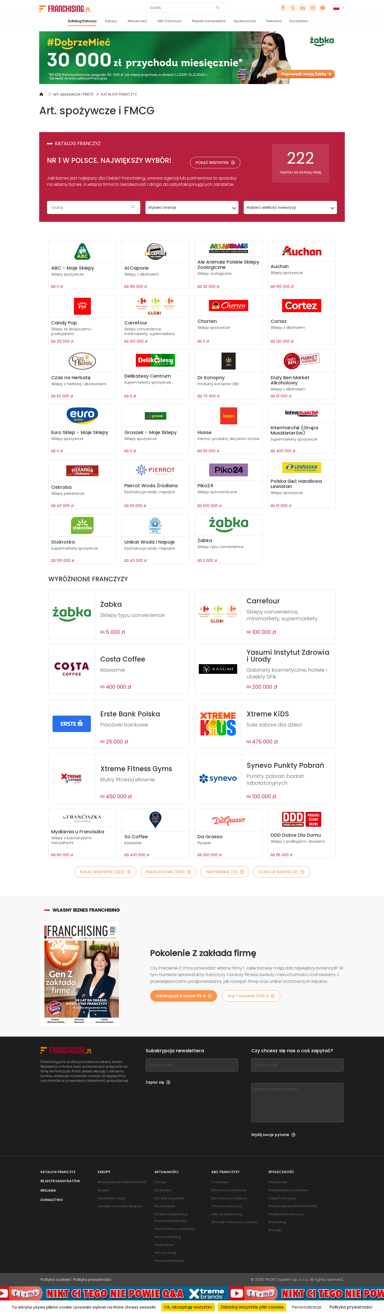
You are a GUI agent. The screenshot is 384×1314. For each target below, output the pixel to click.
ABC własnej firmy (226, 1214)
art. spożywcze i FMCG (73, 94)
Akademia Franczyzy (286, 1214)
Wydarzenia (164, 1206)
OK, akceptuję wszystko (188, 1307)
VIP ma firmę (165, 1252)
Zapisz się (155, 1082)
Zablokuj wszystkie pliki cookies (252, 1307)
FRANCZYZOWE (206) (165, 872)
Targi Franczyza (282, 1198)
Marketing (277, 1222)
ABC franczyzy (170, 21)
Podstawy (220, 1182)
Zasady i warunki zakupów (120, 1206)
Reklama (274, 21)
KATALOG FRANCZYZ (119, 94)
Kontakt (275, 1230)
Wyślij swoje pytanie (270, 1134)
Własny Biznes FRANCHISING (121, 1182)
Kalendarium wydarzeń (288, 1190)
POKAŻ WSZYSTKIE (212, 162)
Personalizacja (306, 1307)
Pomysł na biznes (169, 1260)
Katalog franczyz (82, 21)
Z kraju (160, 1182)
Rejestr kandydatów (209, 21)
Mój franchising (167, 1236)
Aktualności (137, 21)
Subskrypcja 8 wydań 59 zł (180, 995)
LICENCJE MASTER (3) (278, 872)
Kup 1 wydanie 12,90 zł (248, 995)
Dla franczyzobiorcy (228, 1190)
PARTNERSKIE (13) (222, 872)
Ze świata (162, 1190)
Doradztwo (298, 21)
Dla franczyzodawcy (229, 1198)
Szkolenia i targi (111, 1198)
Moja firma (163, 1244)
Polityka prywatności (92, 1279)
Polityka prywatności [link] (350, 1307)
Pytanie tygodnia (169, 1198)
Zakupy (110, 21)
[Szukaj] (217, 8)
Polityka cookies (55, 1279)
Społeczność (245, 21)
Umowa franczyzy (227, 1206)
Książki (103, 1190)
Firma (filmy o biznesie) (174, 1228)
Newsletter (277, 1182)
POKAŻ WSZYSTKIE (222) (102, 872)
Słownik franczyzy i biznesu (234, 1222)
